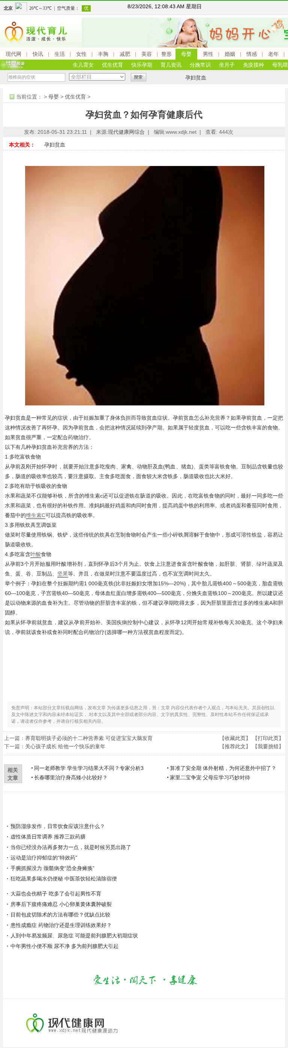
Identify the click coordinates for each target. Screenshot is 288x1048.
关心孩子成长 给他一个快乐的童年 (65, 746)
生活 (59, 54)
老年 (273, 54)
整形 (166, 54)
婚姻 (230, 54)
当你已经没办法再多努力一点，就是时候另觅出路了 (70, 847)
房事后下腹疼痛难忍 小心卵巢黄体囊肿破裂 (61, 904)
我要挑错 (268, 746)
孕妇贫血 (195, 78)
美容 (146, 54)
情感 (251, 54)
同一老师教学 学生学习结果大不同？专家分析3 (89, 768)
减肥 (125, 54)
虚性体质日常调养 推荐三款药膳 (48, 837)
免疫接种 (253, 65)
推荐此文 (235, 746)
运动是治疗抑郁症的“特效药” (43, 858)
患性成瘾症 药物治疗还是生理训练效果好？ (61, 925)
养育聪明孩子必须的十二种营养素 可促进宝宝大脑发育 (89, 738)
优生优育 (112, 65)
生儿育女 (83, 65)
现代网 (13, 54)
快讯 (38, 54)
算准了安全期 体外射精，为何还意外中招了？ (223, 768)
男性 (208, 54)
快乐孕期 (141, 65)
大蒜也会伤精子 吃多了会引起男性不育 (55, 894)
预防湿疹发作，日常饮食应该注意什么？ (57, 826)
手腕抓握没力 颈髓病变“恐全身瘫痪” (52, 868)
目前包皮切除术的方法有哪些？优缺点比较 (60, 915)
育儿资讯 (171, 65)
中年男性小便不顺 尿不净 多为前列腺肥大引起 (64, 946)
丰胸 (103, 54)
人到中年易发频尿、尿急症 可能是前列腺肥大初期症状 (74, 936)
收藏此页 (235, 738)
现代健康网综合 (126, 132)
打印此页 (268, 738)
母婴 (186, 54)
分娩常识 (200, 65)
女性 (81, 54)
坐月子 (227, 65)
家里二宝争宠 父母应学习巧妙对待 (210, 777)
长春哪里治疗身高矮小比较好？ (71, 777)
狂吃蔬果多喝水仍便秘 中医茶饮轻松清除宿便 (63, 879)
